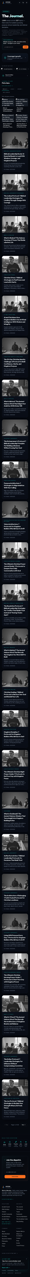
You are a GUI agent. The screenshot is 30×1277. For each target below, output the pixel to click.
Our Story (4, 1236)
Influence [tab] (6, 92)
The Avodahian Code (22, 1219)
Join (25, 47)
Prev (7, 1124)
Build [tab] (5, 89)
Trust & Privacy (20, 1245)
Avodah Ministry (6, 1216)
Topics (18, 1211)
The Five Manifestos (21, 1216)
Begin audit (5, 1267)
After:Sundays (5, 1209)
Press (3, 1246)
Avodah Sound (6, 1207)
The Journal (19, 1207)
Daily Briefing (19, 1221)
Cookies (4, 1270)
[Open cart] (23, 2)
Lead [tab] (13, 89)
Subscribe (15, 1176)
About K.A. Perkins (7, 1238)
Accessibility (11, 1270)
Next (23, 1124)
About (3, 1231)
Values (3, 1243)
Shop (17, 1240)
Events (18, 1243)
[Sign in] (19, 2)
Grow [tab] (20, 89)
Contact (18, 1238)
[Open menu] (26, 2)
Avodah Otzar (5, 1219)
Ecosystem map (7, 1199)
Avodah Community (7, 1214)
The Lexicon (19, 1209)
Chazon (4, 1211)
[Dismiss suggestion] (26, 1259)
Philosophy (5, 1241)
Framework (19, 1214)
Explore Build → (7, 85)
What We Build (6, 1234)
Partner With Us (20, 1231)
